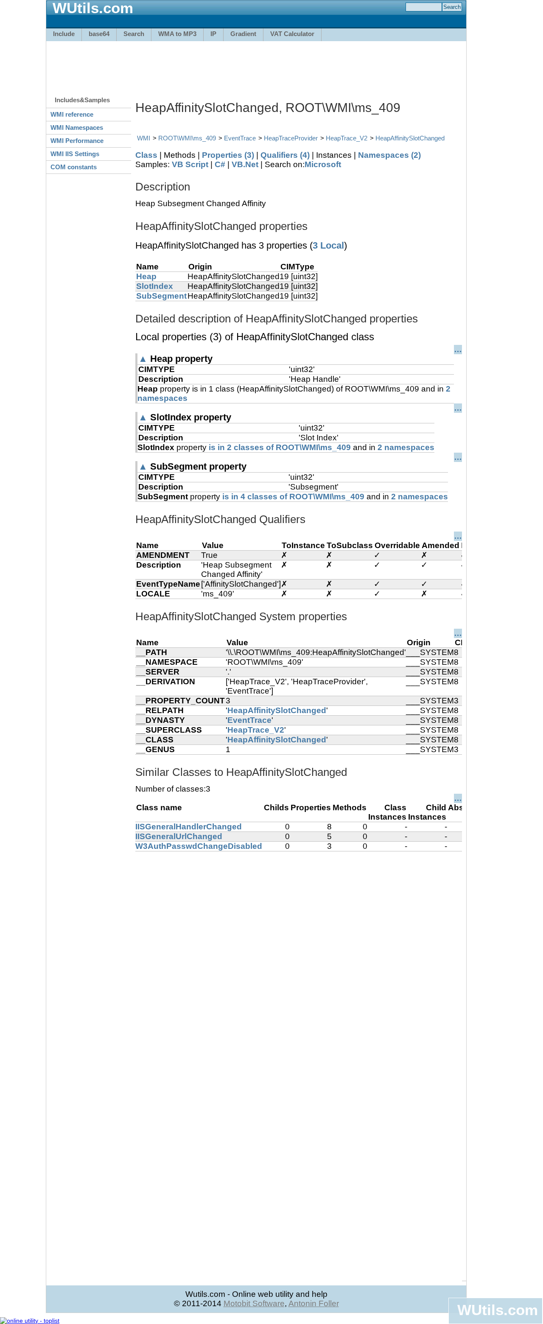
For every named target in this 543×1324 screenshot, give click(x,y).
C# (220, 164)
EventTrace (240, 138)
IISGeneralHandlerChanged (188, 826)
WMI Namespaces (76, 127)
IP (213, 33)
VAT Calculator (292, 33)
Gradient (243, 33)
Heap (146, 276)
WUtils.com (497, 1310)
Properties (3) (228, 155)
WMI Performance (77, 140)
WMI (143, 138)
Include (64, 33)
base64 (99, 33)
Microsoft (323, 164)
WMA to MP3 (177, 33)
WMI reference (71, 114)
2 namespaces (406, 447)
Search (133, 33)
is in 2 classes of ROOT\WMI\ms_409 (280, 447)
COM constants (73, 167)
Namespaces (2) (389, 155)
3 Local (328, 245)
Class (146, 155)
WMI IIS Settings (74, 153)
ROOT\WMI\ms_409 (187, 138)
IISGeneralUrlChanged (178, 836)
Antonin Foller (313, 1303)
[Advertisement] (256, 64)
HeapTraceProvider (291, 138)
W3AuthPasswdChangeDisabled (198, 846)
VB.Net (245, 164)
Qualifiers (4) (285, 155)
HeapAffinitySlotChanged (410, 138)
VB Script (190, 164)
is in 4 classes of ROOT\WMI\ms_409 (293, 496)
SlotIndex (154, 286)
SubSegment (161, 295)
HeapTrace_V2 (346, 138)
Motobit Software (254, 1303)
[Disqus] (298, 957)
